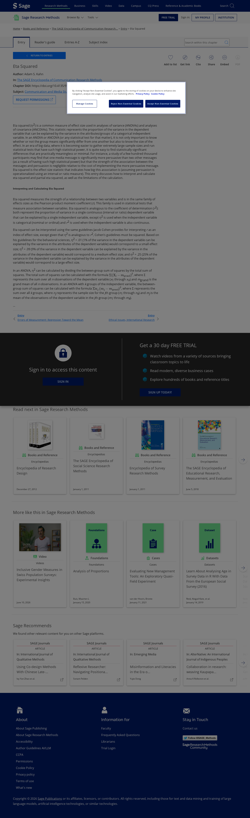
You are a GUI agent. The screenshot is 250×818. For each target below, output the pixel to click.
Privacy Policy (143, 93)
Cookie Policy (157, 93)
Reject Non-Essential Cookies (126, 103)
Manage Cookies (84, 103)
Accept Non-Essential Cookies (162, 103)
